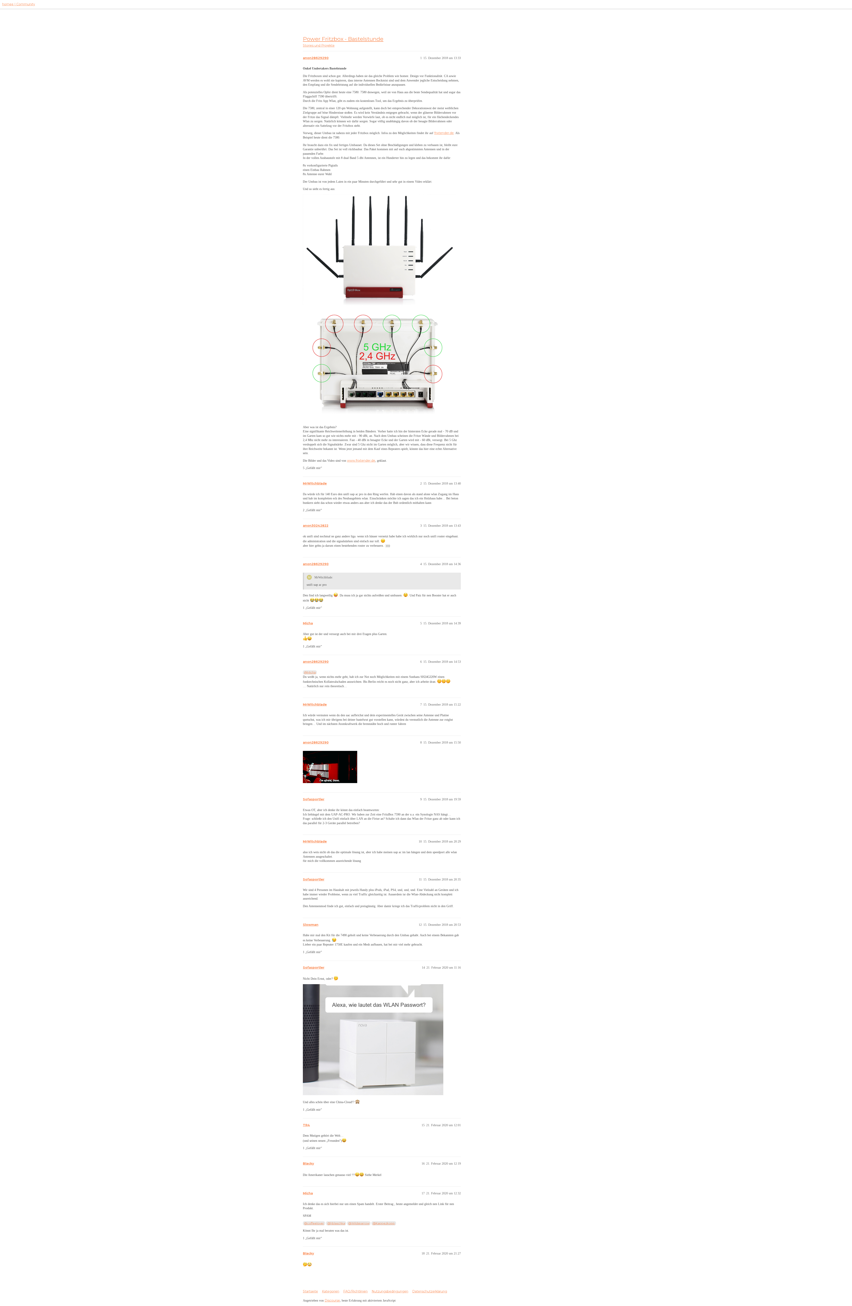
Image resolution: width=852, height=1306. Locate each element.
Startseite (310, 1291)
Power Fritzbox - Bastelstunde (343, 39)
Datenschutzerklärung (429, 1291)
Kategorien (330, 1291)
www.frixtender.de (361, 461)
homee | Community (18, 4)
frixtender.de (444, 133)
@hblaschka (336, 1223)
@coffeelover (314, 1223)
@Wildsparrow (358, 1223)
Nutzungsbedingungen (390, 1291)
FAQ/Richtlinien (355, 1291)
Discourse (332, 1300)
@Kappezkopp (384, 1223)
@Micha (310, 672)
